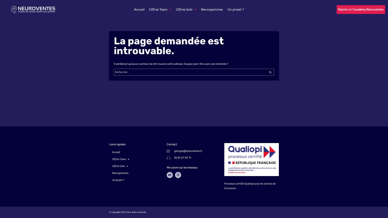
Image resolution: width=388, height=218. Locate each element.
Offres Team (119, 159)
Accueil (116, 152)
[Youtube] (170, 175)
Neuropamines (120, 173)
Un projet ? (118, 180)
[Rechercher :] (194, 72)
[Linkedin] (178, 175)
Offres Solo (118, 166)
